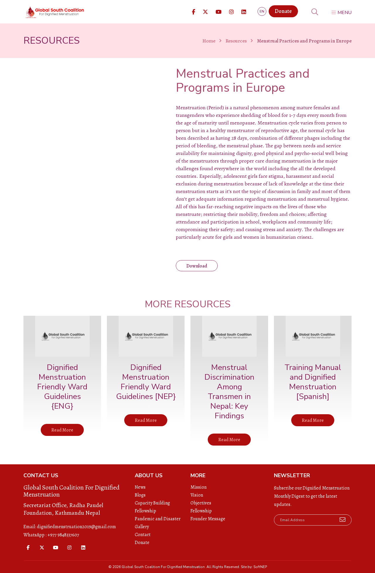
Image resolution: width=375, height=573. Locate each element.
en (262, 11)
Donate (283, 11)
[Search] (314, 12)
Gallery (142, 526)
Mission (198, 487)
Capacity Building (152, 503)
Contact (143, 534)
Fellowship (145, 511)
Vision (196, 495)
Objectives (200, 503)
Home (208, 40)
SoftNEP (260, 567)
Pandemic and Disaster (157, 519)
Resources (236, 40)
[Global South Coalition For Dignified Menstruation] (54, 12)
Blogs (140, 495)
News (140, 487)
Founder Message (207, 519)
